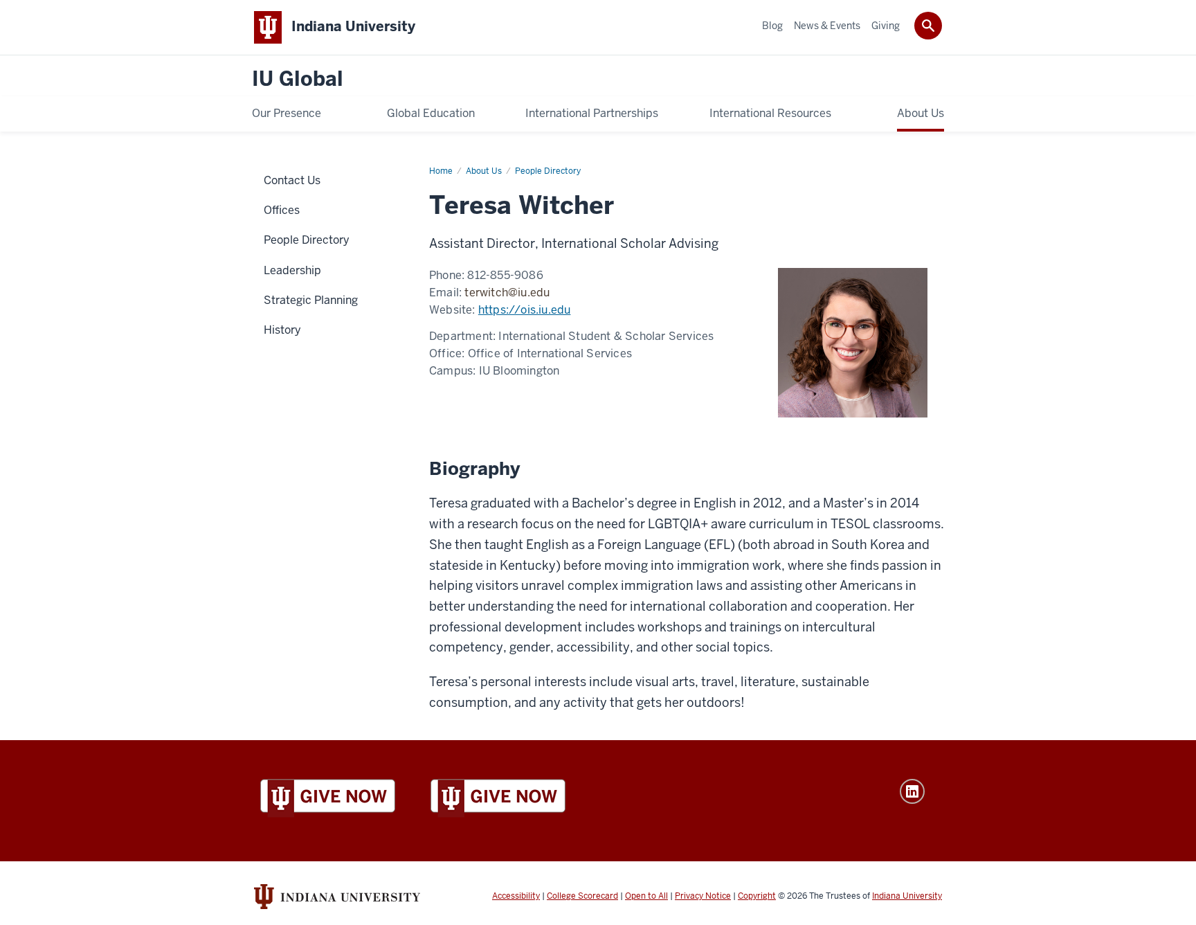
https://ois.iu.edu (524, 310)
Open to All (646, 895)
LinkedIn (912, 791)
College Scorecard (582, 895)
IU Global (297, 79)
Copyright (757, 895)
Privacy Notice (703, 895)
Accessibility (516, 895)
